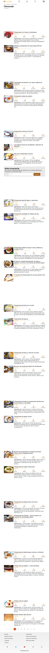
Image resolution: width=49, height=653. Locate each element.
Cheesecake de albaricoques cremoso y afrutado (28, 552)
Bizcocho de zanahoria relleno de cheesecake (28, 366)
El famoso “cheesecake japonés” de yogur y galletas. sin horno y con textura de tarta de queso (29, 262)
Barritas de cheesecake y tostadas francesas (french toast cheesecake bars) (27, 452)
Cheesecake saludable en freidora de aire (26, 214)
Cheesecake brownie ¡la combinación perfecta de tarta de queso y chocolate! (29, 402)
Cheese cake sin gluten (21, 601)
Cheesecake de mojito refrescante (24, 467)
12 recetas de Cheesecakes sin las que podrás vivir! (29, 275)
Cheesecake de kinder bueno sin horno (26, 502)
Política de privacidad (31, 636)
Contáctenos (29, 634)
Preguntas (7, 640)
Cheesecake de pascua (21, 319)
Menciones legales (30, 640)
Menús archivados (9, 638)
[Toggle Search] (35, 1)
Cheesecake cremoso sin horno (23, 131)
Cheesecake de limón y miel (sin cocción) (26, 352)
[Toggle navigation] (43, 1)
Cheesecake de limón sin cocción (24, 305)
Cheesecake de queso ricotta (23, 416)
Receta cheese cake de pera (22, 614)
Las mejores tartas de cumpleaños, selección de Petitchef (28, 145)
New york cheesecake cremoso (23, 153)
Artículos (7, 642)
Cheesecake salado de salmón (23, 96)
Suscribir (36, 174)
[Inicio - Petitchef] (4, 4)
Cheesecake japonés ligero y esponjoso (26, 200)
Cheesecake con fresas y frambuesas (25, 32)
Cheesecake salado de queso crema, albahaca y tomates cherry (28, 248)
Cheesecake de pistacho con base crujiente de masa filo (28, 83)
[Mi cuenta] (27, 1)
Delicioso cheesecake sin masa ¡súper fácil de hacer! (27, 46)
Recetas (6, 634)
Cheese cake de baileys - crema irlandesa (26, 566)
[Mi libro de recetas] (19, 1)
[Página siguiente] (31, 629)
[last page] (34, 629)
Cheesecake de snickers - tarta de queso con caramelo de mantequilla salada (27, 516)
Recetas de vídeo (8, 636)
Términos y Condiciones (31, 638)
